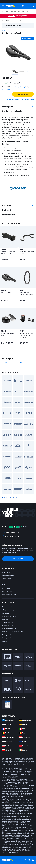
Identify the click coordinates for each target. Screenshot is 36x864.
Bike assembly (6, 638)
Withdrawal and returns (9, 610)
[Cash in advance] (29, 666)
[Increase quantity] (9, 94)
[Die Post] (29, 681)
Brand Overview (9, 497)
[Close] (31, 25)
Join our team (6, 579)
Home (4, 20)
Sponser (4, 362)
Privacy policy (6, 588)
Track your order (7, 622)
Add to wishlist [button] (14, 99)
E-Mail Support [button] (29, 99)
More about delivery (25, 812)
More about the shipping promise (16, 822)
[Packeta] (29, 689)
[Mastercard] (7, 657)
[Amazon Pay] (18, 666)
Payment (5, 619)
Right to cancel (7, 585)
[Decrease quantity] (4, 94)
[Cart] (32, 6)
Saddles (20, 20)
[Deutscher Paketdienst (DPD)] (18, 681)
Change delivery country (9, 777)
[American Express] (29, 657)
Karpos (21, 362)
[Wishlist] (23, 6)
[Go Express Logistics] (18, 689)
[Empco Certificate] (7, 704)
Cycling (9, 20)
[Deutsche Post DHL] (7, 681)
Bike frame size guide (9, 625)
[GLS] (7, 689)
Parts (14, 20)
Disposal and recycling (9, 594)
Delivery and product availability (12, 632)
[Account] (28, 6)
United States (6, 89)
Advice (4, 641)
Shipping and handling (9, 616)
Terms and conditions (9, 582)
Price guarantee (7, 635)
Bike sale (11, 16)
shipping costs (6, 759)
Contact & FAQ (7, 607)
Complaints (5, 613)
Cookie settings (7, 591)
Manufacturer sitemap (9, 628)
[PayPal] (7, 666)
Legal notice (6, 572)
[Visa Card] (18, 657)
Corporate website (8, 575)
